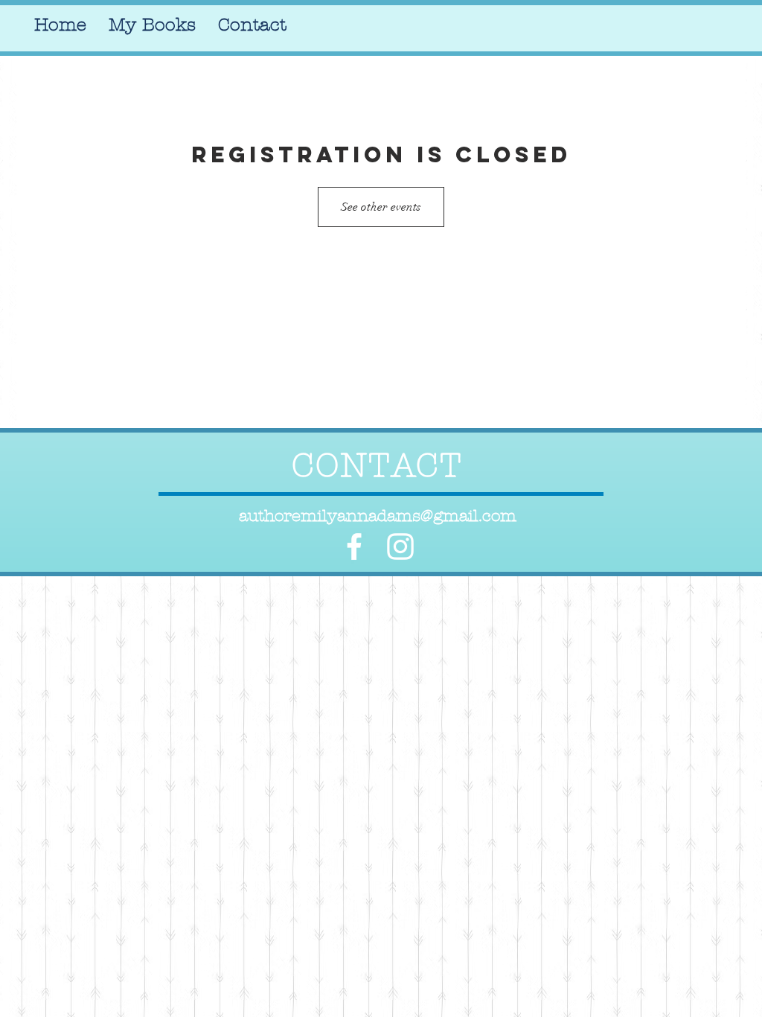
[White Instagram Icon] (400, 546)
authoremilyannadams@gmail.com (377, 516)
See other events (381, 207)
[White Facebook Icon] (354, 546)
